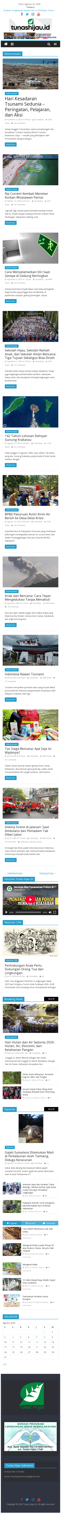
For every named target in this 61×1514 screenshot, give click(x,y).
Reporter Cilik (11, 960)
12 (48, 1163)
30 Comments (13, 607)
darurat (33, 842)
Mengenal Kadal (30, 1264)
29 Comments (19, 525)
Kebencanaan (11, 93)
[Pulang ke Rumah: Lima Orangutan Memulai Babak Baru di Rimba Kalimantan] (12, 1201)
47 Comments (19, 204)
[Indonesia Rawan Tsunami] (30, 636)
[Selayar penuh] (54, 912)
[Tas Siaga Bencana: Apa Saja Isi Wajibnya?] (30, 711)
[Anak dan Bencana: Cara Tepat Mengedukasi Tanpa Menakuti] (30, 558)
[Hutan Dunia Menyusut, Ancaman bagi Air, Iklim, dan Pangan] (12, 1073)
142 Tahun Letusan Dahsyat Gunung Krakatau (26, 438)
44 (43, 976)
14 (49, 1080)
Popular (13, 1223)
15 (46, 1053)
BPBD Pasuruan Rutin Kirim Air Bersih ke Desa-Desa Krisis (27, 516)
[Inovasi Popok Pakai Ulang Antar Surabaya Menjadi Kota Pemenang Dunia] (12, 1087)
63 (47, 1211)
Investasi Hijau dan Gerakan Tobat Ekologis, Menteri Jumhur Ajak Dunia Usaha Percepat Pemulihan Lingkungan (39, 1188)
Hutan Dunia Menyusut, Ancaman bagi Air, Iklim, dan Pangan (38, 1075)
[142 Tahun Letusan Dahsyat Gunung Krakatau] (30, 398)
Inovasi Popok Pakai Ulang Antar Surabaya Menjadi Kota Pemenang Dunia (38, 1092)
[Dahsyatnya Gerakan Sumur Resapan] (13, 1294)
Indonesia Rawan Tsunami (24, 674)
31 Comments (19, 365)
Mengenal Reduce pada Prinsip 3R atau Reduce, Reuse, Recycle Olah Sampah (38, 1248)
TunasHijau (39, 119)
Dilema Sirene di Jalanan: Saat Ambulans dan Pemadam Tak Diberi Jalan (27, 830)
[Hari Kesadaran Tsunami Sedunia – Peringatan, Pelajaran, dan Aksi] (30, 60)
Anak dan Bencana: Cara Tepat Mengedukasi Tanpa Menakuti (28, 597)
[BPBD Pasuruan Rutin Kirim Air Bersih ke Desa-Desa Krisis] (30, 476)
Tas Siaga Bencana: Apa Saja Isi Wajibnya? (28, 750)
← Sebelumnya (13, 873)
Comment (50, 1223)
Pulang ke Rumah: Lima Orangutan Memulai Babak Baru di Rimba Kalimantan (38, 1205)
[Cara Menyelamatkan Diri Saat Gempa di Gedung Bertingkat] (30, 234)
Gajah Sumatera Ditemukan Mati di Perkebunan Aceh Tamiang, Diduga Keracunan (29, 1156)
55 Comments (19, 447)
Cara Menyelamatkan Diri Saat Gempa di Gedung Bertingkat (27, 274)
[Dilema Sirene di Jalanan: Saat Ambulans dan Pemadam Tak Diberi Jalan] (30, 789)
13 (29, 1342)
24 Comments (19, 123)
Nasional (9, 1147)
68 (46, 1196)
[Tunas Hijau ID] (6, 44)
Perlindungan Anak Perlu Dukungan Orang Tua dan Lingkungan (24, 969)
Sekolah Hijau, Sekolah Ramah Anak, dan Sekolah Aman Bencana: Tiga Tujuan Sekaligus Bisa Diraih (30, 354)
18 (13, 1347)
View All (51, 999)
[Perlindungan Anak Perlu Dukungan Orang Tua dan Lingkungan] (30, 928)
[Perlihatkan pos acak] (55, 44)
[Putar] (6, 912)
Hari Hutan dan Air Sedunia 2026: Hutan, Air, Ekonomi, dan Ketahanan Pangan (30, 1046)
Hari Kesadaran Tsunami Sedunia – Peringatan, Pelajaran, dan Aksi (28, 106)
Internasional (11, 1037)
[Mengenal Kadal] (13, 1262)
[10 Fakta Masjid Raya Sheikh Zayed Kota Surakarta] (13, 1278)
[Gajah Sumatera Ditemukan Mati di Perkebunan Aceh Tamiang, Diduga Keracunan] (30, 1115)
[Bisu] (50, 912)
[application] (30, 899)
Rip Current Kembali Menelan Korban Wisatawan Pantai (26, 195)
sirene (39, 842)
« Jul (4, 1364)
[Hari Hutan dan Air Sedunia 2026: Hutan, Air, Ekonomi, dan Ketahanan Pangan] (30, 1005)
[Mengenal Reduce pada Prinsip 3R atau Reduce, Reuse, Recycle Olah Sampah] (13, 1243)
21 (37, 1347)
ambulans (24, 842)
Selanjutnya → (48, 873)
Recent (31, 1223)
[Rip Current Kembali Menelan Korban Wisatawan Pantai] (30, 156)
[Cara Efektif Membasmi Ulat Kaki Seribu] (13, 1227)
